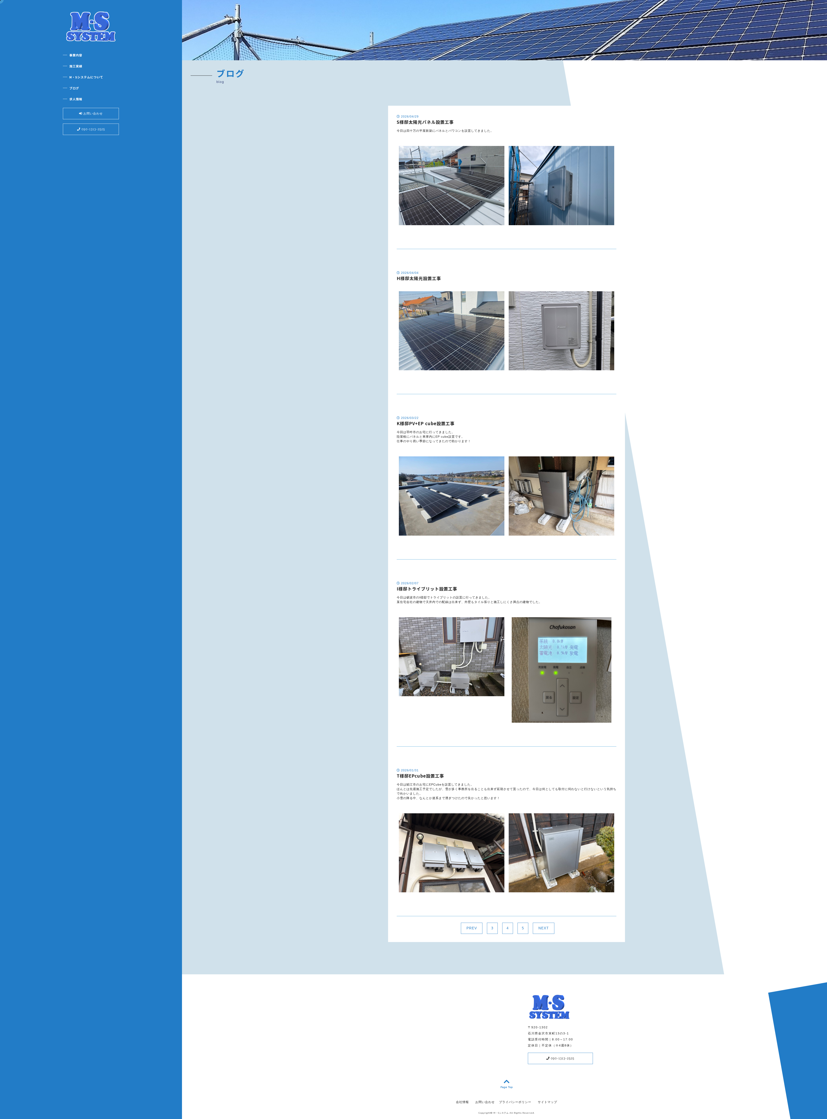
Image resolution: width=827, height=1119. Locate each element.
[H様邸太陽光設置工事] (451, 368)
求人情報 (75, 99)
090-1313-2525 (92, 129)
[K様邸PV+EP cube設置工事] (451, 533)
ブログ (74, 88)
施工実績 (75, 66)
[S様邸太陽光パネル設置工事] (451, 223)
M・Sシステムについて (86, 77)
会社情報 (462, 1102)
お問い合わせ (92, 113)
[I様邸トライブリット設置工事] (451, 694)
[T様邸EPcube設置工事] (451, 890)
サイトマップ (547, 1102)
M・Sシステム (501, 1113)
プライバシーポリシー (515, 1102)
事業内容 (75, 55)
